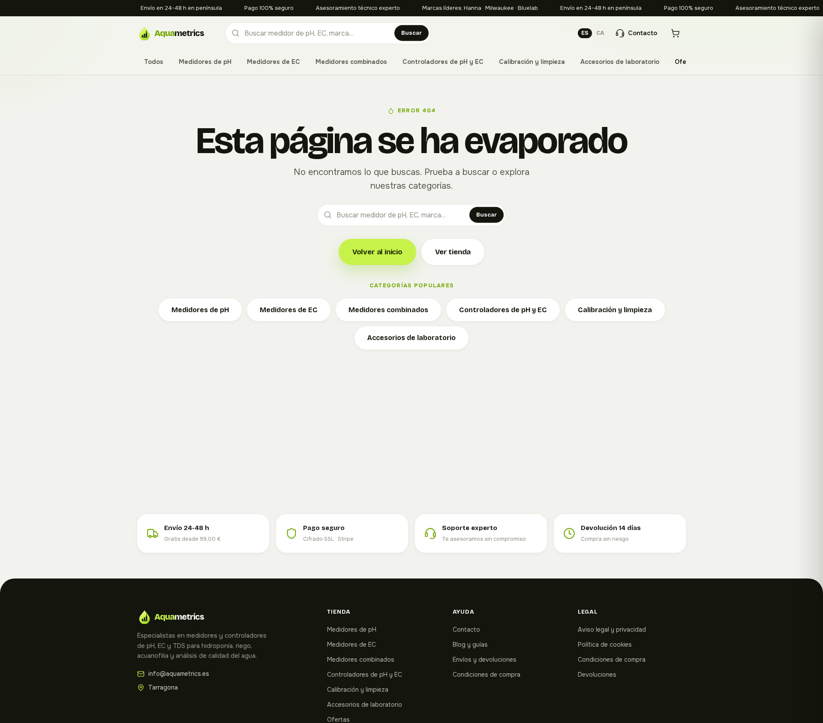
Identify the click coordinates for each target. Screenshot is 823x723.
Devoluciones (597, 674)
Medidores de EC (273, 62)
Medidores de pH (205, 62)
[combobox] (328, 33)
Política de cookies (605, 644)
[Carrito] (675, 33)
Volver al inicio (377, 251)
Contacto (466, 629)
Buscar (411, 33)
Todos (153, 62)
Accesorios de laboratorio (619, 62)
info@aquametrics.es (178, 674)
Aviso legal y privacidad (612, 629)
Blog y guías (470, 644)
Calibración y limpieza (532, 62)
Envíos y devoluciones (485, 659)
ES (585, 33)
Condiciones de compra (486, 674)
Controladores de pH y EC (443, 62)
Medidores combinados (351, 62)
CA (600, 33)
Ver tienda (453, 251)
